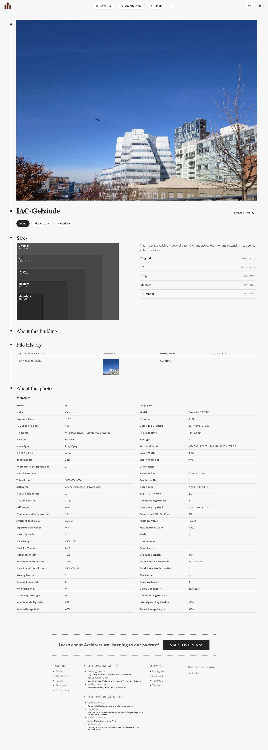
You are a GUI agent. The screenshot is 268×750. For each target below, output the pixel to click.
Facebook (158, 676)
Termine (61, 685)
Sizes (23, 223)
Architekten (133, 6)
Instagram (158, 671)
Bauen (59, 671)
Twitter (156, 685)
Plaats (158, 6)
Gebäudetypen (65, 690)
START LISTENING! (186, 645)
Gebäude (106, 6)
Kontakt (196, 673)
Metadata (64, 223)
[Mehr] (172, 5)
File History (42, 223)
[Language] (260, 5)
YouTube (157, 680)
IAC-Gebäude (38, 210)
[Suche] (249, 5)
